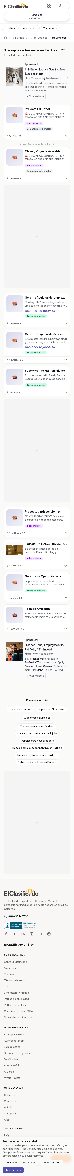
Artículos (9, 1107)
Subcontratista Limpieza (37, 717)
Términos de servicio (16, 980)
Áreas (7, 1119)
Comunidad (10, 1094)
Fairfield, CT (22, 37)
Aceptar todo (13, 1170)
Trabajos (9, 974)
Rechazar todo (51, 1162)
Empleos (42, 37)
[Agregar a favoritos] (66, 136)
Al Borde (9, 1071)
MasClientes (11, 1059)
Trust (7, 986)
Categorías (10, 1113)
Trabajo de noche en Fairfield (37, 726)
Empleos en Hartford (20, 709)
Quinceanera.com (14, 1040)
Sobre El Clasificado (15, 961)
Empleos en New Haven (51, 709)
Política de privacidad (16, 998)
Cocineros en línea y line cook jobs (37, 733)
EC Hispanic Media (14, 1034)
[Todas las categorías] (49, 6)
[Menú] (63, 5)
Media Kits (10, 968)
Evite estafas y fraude (16, 992)
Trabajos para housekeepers (37, 740)
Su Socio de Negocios (17, 1053)
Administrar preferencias (20, 1162)
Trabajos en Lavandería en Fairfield (37, 755)
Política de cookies (15, 1005)
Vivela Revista (12, 1077)
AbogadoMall (11, 1065)
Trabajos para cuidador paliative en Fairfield (37, 747)
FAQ (6, 1135)
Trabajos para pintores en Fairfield (37, 762)
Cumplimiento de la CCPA (18, 1011)
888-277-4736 (18, 916)
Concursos (10, 1101)
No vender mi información (18, 1017)
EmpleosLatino (12, 1046)
